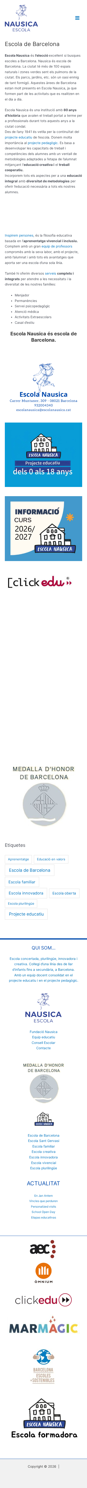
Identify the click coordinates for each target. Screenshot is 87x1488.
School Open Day (43, 1212)
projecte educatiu (18, 137)
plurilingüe (48, 959)
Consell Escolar (43, 1043)
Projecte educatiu (26, 914)
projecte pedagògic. (43, 143)
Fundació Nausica (44, 1032)
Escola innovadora (26, 893)
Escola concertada (24, 959)
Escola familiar (21, 881)
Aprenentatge (18, 859)
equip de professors (57, 246)
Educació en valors (51, 859)
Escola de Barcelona (29, 870)
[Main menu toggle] (77, 18)
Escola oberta (64, 893)
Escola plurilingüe (21, 903)
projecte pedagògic (62, 980)
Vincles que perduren (43, 1201)
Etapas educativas (43, 1217)
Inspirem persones (19, 235)
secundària (44, 969)
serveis (50, 273)
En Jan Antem (43, 1195)
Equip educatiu (43, 1037)
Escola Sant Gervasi (43, 1141)
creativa (20, 964)
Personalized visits (43, 1206)
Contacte (43, 1048)
